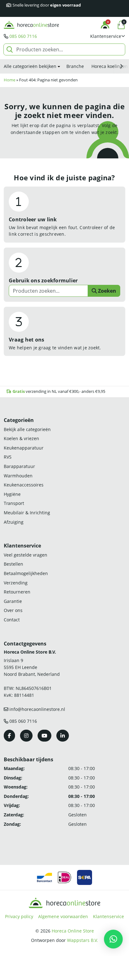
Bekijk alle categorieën (27, 429)
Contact (12, 620)
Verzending (16, 583)
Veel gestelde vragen (25, 555)
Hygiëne (12, 494)
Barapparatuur (19, 466)
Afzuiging (13, 522)
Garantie (13, 601)
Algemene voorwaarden (63, 916)
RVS (8, 457)
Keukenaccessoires (24, 485)
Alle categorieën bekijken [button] (30, 66)
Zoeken (106, 290)
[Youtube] (44, 736)
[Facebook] (9, 736)
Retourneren (17, 592)
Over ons (13, 610)
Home (9, 80)
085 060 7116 (23, 36)
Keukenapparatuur (24, 448)
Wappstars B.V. (82, 940)
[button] (107, 36)
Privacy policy (19, 916)
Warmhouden (18, 476)
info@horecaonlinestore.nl (37, 709)
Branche (75, 66)
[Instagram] (26, 736)
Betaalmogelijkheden (26, 573)
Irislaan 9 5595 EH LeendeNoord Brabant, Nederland (32, 667)
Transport (14, 503)
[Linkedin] (62, 736)
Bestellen (13, 564)
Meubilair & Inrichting (27, 513)
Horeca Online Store (73, 931)
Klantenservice (108, 916)
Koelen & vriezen (21, 438)
